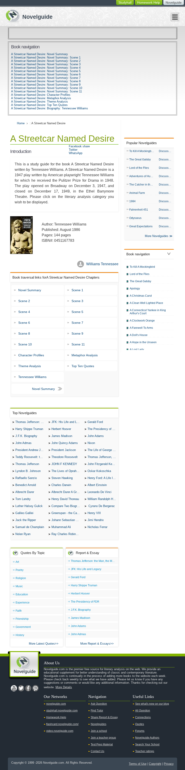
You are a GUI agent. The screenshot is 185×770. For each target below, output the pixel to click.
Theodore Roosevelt (64, 457)
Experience (23, 602)
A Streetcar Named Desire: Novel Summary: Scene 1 (46, 57)
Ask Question (99, 703)
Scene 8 (24, 333)
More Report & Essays (95, 643)
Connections (143, 717)
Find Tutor (97, 710)
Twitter (73, 149)
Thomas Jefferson (27, 464)
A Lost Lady (137, 349)
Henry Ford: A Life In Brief (103, 478)
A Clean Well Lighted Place (146, 303)
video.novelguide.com (59, 730)
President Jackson (63, 450)
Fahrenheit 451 (138, 209)
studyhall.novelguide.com (62, 710)
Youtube (14, 688)
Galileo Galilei (24, 513)
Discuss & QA (166, 151)
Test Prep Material (102, 744)
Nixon (91, 443)
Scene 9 (77, 333)
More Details (64, 687)
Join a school (99, 730)
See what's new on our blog (152, 703)
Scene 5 (77, 312)
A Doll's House (139, 335)
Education (22, 594)
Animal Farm (137, 193)
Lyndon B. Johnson (28, 471)
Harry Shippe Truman (29, 429)
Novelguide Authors (147, 737)
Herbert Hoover (61, 429)
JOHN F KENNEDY (64, 464)
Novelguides (98, 724)
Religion (21, 578)
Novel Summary (29, 290)
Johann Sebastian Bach (66, 520)
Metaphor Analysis (85, 355)
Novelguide (174, 2)
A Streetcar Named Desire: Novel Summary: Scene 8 (46, 81)
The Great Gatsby (140, 159)
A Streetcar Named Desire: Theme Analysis (39, 101)
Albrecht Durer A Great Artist (66, 492)
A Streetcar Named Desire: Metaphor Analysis (41, 98)
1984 (132, 201)
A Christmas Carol (141, 295)
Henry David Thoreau (65, 499)
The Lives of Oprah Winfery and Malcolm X (66, 471)
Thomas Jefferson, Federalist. (103, 457)
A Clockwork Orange (142, 320)
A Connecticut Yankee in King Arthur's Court (148, 312)
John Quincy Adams (64, 443)
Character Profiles (31, 355)
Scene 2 (24, 301)
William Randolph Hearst (103, 499)
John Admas (23, 443)
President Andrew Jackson (30, 450)
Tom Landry (23, 499)
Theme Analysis (29, 366)
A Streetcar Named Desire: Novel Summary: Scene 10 (46, 88)
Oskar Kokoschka (99, 471)
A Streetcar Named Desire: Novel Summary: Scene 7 (46, 78)
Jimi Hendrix (96, 520)
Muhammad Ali (61, 527)
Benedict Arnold (25, 485)
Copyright (155, 763)
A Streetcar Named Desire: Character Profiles (40, 94)
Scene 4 (24, 312)
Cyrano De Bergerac (101, 506)
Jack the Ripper (25, 520)
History (20, 635)
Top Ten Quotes (83, 366)
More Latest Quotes (42, 643)
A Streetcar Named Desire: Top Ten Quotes (39, 105)
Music (19, 586)
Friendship (22, 618)
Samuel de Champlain (29, 527)
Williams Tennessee (102, 264)
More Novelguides (156, 236)
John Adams (96, 436)
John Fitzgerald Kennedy (103, 464)
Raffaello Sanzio (26, 478)
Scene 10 (25, 344)
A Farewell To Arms (141, 327)
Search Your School (147, 744)
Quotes (139, 724)
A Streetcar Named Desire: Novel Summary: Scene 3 (46, 64)
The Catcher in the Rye (143, 184)
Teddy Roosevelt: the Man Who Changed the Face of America (30, 457)
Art (17, 561)
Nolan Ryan (22, 534)
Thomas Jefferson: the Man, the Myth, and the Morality (30, 422)
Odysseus (135, 218)
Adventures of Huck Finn (143, 176)
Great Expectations (141, 226)
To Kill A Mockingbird (142, 151)
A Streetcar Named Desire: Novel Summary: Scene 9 (46, 84)
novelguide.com (56, 703)
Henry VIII (94, 513)
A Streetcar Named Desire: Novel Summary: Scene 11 (46, 91)
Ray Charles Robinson (66, 534)
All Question (142, 710)
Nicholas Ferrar (97, 527)
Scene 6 (24, 322)
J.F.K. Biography (26, 436)
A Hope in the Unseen (143, 342)
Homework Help (148, 2)
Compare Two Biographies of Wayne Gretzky (66, 506)
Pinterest (35, 688)
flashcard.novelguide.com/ (62, 724)
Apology (135, 288)
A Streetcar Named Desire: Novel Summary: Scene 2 (46, 61)
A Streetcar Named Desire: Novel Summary (39, 54)
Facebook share (79, 146)
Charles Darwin (61, 485)
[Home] (27, 15)
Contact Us (97, 751)
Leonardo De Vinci (99, 492)
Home (21, 123)
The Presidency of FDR (103, 429)
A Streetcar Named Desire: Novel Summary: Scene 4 (46, 67)
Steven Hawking (62, 478)
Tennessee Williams (32, 377)
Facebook (28, 688)
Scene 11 (78, 344)
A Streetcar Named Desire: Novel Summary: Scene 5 (46, 71)
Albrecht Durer (24, 492)
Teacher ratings (144, 751)
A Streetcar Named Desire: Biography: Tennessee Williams (49, 108)
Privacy (169, 763)
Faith (19, 610)
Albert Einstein (97, 485)
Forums (139, 730)
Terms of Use (137, 763)
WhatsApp (75, 153)
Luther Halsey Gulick (29, 506)
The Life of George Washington (103, 450)
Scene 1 (77, 290)
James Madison (61, 436)
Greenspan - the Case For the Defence (66, 513)
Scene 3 (77, 301)
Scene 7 (77, 322)
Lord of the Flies (139, 167)
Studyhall (125, 2)
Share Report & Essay (104, 717)
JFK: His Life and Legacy (66, 422)
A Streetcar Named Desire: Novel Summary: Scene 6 (46, 74)
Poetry (19, 570)
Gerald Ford (95, 422)
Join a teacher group (103, 737)
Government (23, 627)
